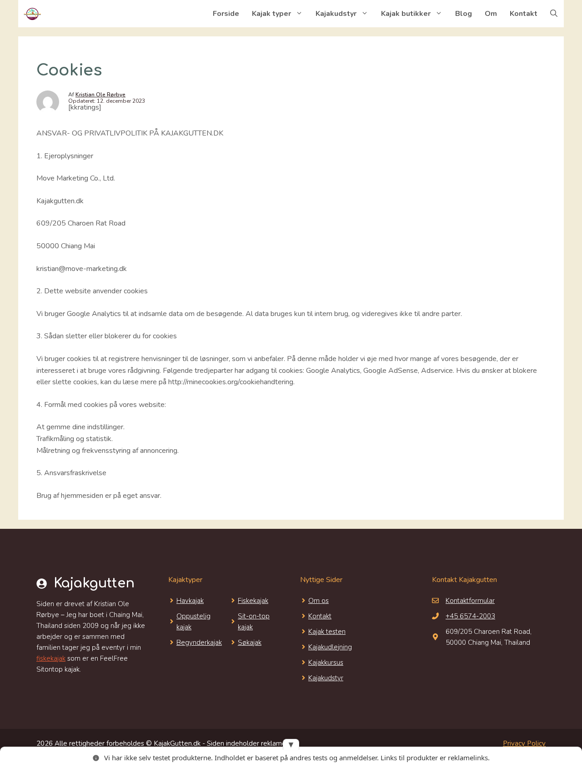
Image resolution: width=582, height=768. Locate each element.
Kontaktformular (470, 600)
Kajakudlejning (330, 647)
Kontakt (523, 14)
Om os (318, 600)
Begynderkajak (199, 642)
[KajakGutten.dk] (32, 13)
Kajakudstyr (336, 14)
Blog (463, 14)
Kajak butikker (406, 14)
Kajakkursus (325, 662)
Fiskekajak (253, 600)
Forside (226, 14)
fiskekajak (50, 658)
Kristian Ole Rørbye (100, 94)
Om (491, 14)
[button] (554, 13)
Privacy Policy (524, 743)
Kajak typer (271, 14)
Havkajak (190, 600)
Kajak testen (327, 631)
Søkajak (249, 642)
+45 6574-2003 (470, 616)
